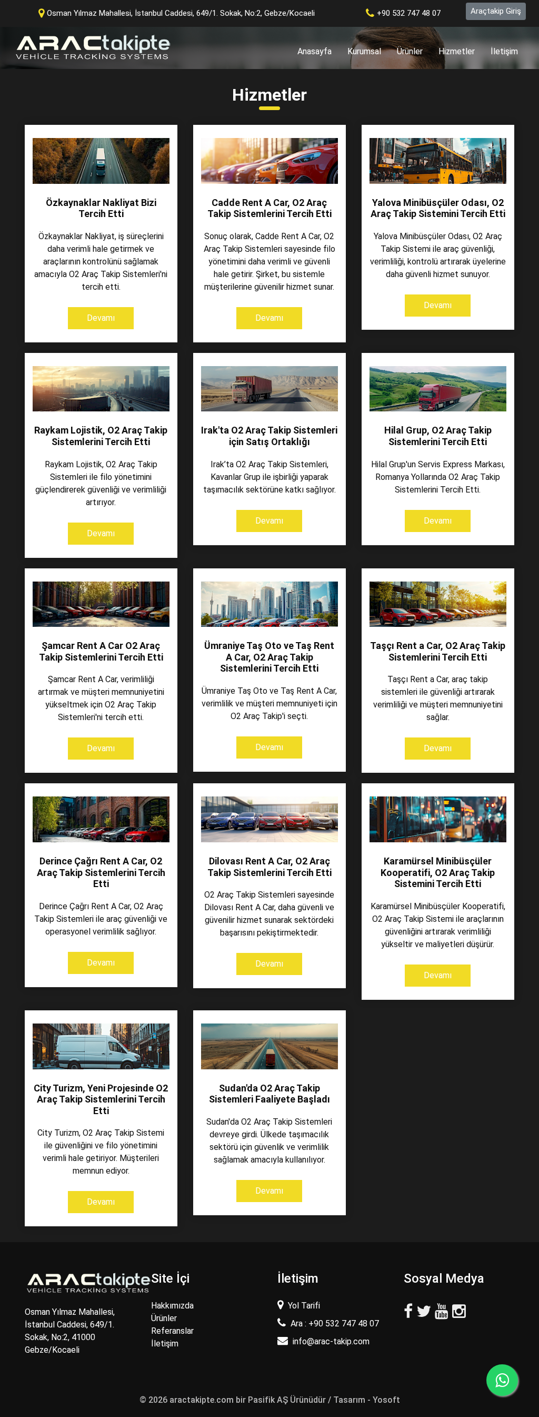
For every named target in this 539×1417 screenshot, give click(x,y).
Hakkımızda (172, 1306)
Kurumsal (364, 51)
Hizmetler (456, 51)
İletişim (504, 51)
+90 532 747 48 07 (409, 13)
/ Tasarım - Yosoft (364, 1400)
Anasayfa (318, 51)
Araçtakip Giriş (496, 11)
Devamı (101, 318)
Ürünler (410, 51)
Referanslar (172, 1331)
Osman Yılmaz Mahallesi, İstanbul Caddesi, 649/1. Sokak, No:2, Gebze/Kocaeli (181, 13)
